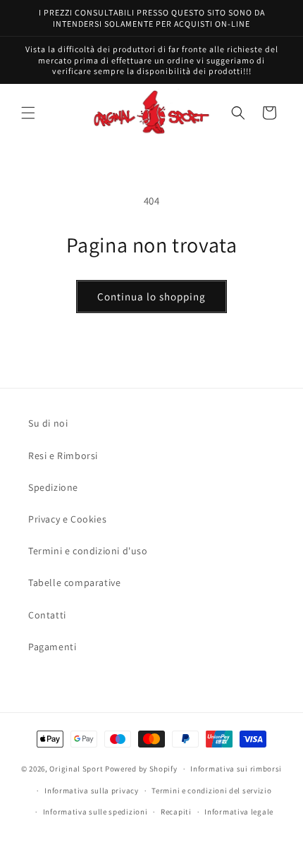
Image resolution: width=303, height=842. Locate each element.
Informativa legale (238, 812)
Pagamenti (52, 646)
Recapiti (176, 812)
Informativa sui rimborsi (236, 769)
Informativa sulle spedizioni (95, 812)
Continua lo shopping (151, 296)
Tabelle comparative (74, 582)
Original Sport (76, 769)
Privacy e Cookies (67, 519)
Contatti (47, 615)
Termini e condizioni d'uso (88, 550)
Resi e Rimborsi (63, 455)
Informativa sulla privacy (91, 790)
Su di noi (48, 423)
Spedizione (53, 487)
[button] (28, 112)
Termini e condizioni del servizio (211, 790)
